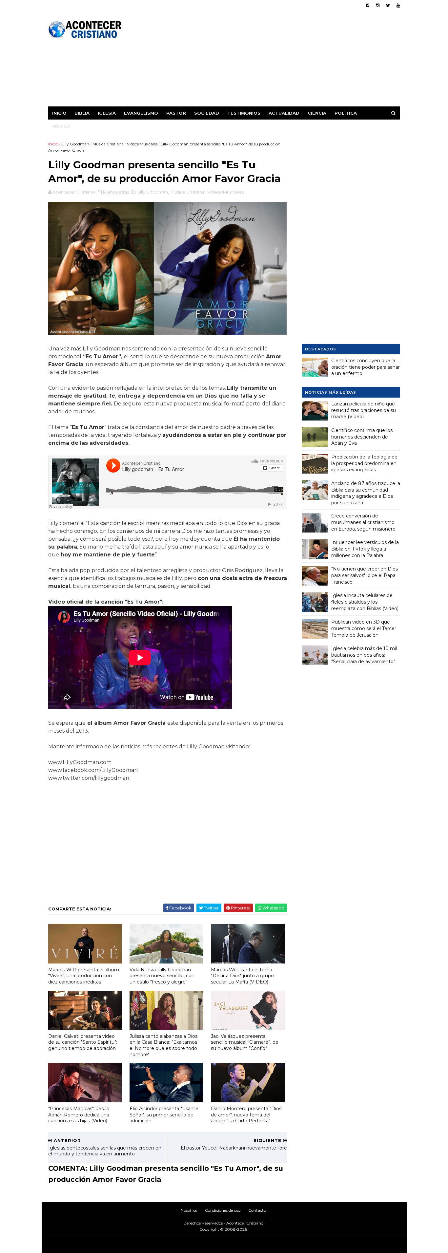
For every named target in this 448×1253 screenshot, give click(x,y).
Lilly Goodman (75, 143)
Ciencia (317, 113)
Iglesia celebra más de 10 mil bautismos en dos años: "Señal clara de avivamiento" (364, 654)
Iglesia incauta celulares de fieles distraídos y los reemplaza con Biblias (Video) (364, 601)
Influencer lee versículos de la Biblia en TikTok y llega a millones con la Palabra (365, 548)
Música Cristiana (108, 143)
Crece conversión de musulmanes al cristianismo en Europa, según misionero (363, 522)
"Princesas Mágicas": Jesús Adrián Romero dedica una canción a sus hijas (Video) (78, 1115)
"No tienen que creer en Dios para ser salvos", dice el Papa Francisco (364, 575)
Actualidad (284, 113)
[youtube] (398, 5)
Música (61, 126)
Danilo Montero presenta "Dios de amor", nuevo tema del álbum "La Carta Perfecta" (246, 1115)
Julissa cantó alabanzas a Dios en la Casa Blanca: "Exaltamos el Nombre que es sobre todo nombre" (163, 1045)
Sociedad (206, 113)
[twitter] (388, 5)
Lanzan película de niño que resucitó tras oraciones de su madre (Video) (363, 410)
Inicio (59, 113)
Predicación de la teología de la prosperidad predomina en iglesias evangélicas (364, 463)
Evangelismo (141, 113)
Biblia (82, 113)
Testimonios (243, 113)
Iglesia (107, 113)
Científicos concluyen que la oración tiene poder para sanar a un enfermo (365, 367)
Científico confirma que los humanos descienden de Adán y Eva (362, 436)
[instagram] (377, 5)
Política (346, 113)
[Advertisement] (280, 60)
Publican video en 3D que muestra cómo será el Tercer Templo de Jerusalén (363, 628)
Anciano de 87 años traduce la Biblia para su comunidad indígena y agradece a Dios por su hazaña (365, 493)
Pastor (176, 113)
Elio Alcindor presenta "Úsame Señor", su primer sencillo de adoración (164, 1115)
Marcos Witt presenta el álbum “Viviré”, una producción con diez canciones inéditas (83, 976)
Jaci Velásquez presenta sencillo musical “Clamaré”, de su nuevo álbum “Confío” (244, 1042)
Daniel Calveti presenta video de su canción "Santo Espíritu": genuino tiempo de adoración (82, 1042)
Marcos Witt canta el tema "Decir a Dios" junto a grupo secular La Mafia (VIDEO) (242, 976)
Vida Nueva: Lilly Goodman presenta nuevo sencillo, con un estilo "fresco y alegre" (162, 976)
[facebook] (367, 5)
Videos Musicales (142, 143)
